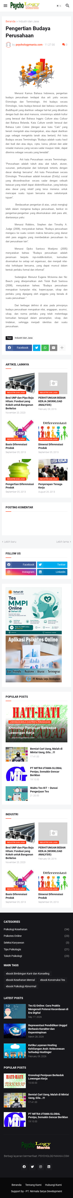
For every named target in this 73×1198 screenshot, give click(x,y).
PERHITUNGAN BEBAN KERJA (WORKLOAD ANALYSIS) (52, 401)
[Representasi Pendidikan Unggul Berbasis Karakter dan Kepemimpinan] (15, 1031)
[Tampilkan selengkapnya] (62, 348)
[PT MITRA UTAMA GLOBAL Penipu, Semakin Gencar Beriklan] (17, 773)
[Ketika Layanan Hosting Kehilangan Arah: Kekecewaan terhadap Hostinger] (15, 1050)
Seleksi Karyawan (36, 942)
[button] (5, 6)
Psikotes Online (36, 935)
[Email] (53, 348)
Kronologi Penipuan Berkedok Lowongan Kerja (46, 1077)
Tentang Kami (33, 1184)
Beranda (11, 21)
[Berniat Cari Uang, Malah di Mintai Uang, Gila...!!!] (17, 754)
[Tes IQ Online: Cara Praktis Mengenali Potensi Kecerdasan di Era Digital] (15, 1011)
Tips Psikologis (36, 949)
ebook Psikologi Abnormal (21, 986)
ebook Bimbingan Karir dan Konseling (27, 973)
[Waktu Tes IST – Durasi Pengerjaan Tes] (17, 793)
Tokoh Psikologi (36, 955)
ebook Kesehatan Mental (20, 979)
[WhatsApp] (45, 348)
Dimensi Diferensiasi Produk (50, 446)
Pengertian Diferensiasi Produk (20, 486)
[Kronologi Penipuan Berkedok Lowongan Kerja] (15, 1080)
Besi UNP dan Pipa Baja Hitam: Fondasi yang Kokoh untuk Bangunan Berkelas (20, 403)
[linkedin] (49, 1167)
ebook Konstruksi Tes (52, 979)
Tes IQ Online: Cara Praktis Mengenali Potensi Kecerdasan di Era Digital (48, 1009)
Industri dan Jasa (29, 21)
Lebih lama (62, 541)
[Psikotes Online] (34, 633)
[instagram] (40, 1167)
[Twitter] (36, 348)
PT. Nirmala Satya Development (44, 1191)
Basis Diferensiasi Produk (16, 446)
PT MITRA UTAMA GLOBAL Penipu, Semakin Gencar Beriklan (46, 772)
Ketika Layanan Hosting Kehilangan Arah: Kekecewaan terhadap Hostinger (46, 1049)
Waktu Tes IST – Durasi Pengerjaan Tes (44, 789)
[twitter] (32, 1167)
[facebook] (24, 1167)
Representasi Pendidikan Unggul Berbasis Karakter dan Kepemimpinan (47, 1029)
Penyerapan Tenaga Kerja (50, 486)
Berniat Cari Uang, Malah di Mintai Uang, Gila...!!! (46, 750)
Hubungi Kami (53, 1184)
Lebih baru (10, 541)
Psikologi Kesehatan (36, 929)
